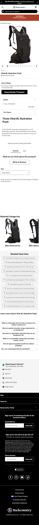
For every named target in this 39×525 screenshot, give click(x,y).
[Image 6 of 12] (18, 66)
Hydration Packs (5, 23)
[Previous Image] (2, 66)
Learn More (31, 107)
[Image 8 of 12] (23, 66)
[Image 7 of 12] (21, 66)
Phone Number (10, 455)
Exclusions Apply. (9, 442)
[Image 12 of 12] (31, 66)
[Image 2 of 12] (10, 66)
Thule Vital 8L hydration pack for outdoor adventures (20, 258)
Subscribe (28, 425)
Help (2, 395)
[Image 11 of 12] (29, 66)
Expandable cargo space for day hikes (20, 284)
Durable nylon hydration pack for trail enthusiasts (20, 267)
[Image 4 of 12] (14, 66)
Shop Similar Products (14, 92)
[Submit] (3, 11)
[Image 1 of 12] (7, 66)
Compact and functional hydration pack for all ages (20, 297)
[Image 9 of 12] (25, 66)
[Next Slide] (37, 2)
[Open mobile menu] (2, 7)
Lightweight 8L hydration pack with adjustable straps (20, 271)
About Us (3, 401)
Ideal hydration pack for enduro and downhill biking (20, 293)
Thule (2, 70)
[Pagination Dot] (17, 19)
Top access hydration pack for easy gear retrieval (20, 289)
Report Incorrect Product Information (19, 143)
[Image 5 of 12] (16, 66)
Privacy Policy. (25, 451)
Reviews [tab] (16, 151)
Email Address (10, 422)
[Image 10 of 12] (27, 66)
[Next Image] (36, 66)
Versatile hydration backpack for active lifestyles (20, 302)
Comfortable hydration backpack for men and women (20, 280)
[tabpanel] (19, 170)
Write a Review (19, 162)
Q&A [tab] (24, 151)
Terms (19, 451)
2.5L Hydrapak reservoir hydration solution (20, 275)
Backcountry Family (7, 408)
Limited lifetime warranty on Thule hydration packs (20, 306)
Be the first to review (7, 75)
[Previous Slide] (1, 2)
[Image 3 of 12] (12, 66)
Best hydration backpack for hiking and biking (20, 262)
